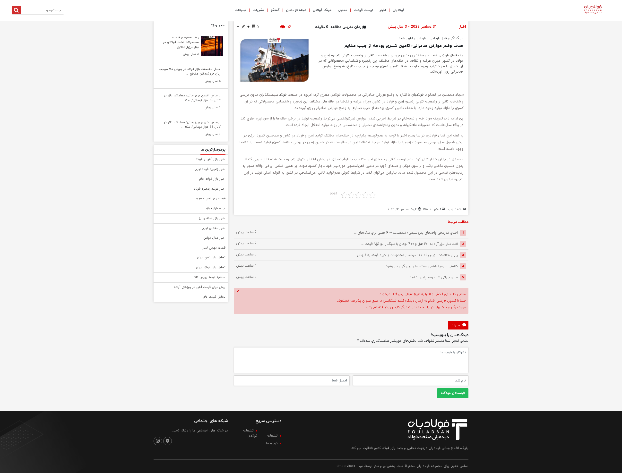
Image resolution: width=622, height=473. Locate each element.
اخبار (383, 10)
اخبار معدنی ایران (213, 228)
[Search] (16, 10)
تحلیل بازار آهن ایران (211, 257)
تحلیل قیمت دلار (214, 297)
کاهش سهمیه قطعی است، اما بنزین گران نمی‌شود (422, 266)
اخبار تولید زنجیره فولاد (209, 188)
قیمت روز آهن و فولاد (210, 198)
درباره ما (272, 443)
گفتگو (275, 10)
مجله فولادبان (296, 10)
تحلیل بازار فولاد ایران (210, 267)
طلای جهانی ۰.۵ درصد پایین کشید (434, 277)
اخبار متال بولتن (214, 238)
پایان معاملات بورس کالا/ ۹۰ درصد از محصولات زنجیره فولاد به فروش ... (406, 255)
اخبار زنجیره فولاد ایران (209, 169)
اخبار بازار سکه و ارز (212, 218)
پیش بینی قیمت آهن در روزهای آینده (199, 287)
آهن (401, 101)
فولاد (282, 95)
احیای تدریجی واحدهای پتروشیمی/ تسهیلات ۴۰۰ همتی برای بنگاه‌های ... (406, 232)
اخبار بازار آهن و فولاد (210, 159)
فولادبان (399, 10)
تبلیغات (240, 10)
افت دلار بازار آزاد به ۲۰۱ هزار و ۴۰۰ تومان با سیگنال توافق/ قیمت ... (409, 244)
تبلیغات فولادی (250, 433)
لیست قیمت (363, 10)
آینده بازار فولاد (215, 208)
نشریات (258, 10)
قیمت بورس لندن (213, 247)
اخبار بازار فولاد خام (212, 179)
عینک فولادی (322, 10)
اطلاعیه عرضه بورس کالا (209, 277)
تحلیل (342, 10)
